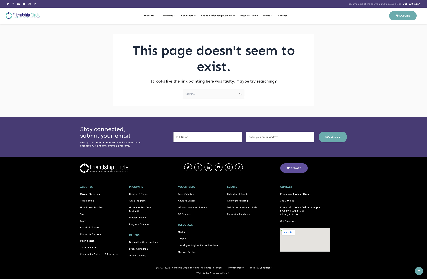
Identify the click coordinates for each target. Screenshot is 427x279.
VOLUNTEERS (186, 186)
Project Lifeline (249, 15)
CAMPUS (134, 235)
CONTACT (286, 186)
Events (266, 15)
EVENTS (232, 186)
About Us (148, 15)
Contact (282, 15)
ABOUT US (86, 186)
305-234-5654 (411, 3)
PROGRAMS (136, 186)
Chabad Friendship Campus (216, 15)
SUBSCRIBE (332, 136)
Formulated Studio (220, 273)
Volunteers (187, 15)
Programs (167, 15)
